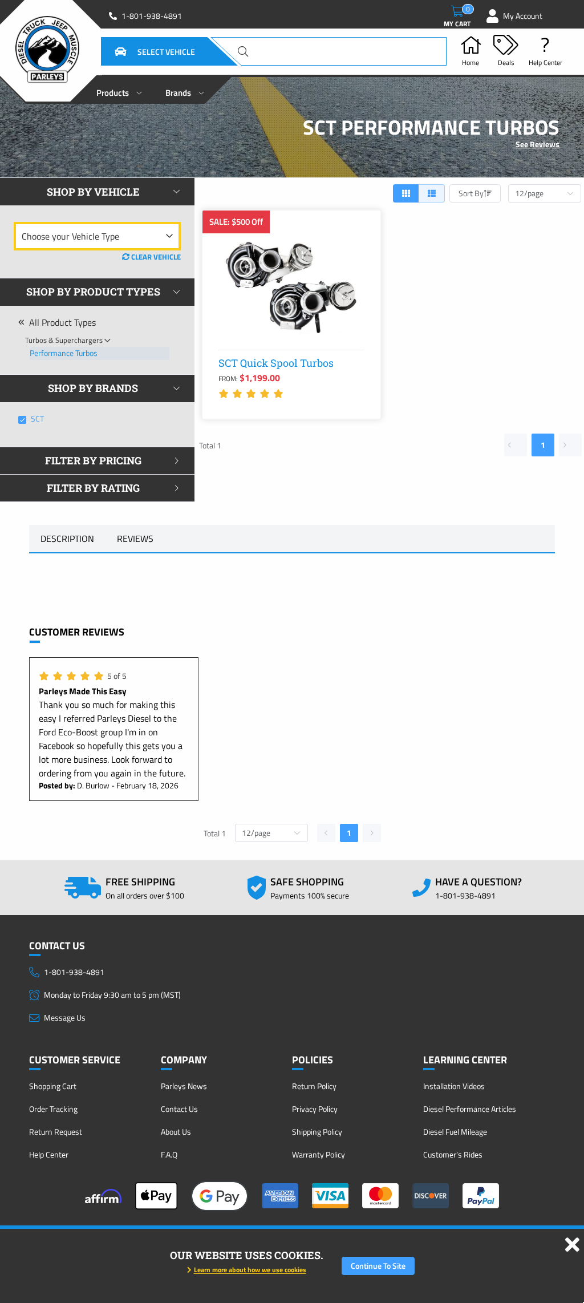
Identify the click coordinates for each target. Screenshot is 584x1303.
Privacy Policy (315, 1109)
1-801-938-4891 (151, 16)
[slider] (252, 394)
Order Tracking (53, 1109)
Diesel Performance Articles (469, 1109)
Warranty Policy (318, 1154)
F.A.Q (169, 1154)
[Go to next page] (570, 445)
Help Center (48, 1154)
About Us (176, 1132)
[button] (141, 51)
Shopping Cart (52, 1086)
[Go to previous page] (515, 445)
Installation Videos (454, 1086)
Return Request (55, 1132)
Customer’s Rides (452, 1154)
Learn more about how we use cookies (250, 1269)
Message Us (65, 1017)
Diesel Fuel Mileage (455, 1132)
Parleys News (184, 1086)
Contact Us (179, 1109)
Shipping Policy (317, 1132)
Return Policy (314, 1086)
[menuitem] (119, 89)
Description (67, 538)
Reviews (135, 538)
